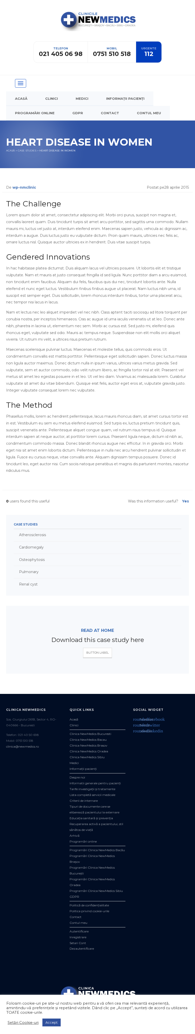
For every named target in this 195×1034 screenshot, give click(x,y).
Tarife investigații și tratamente (92, 789)
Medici (82, 98)
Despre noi (77, 777)
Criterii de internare (84, 801)
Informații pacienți (125, 98)
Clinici (51, 98)
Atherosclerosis (32, 535)
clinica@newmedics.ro (22, 746)
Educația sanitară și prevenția (91, 818)
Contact (110, 113)
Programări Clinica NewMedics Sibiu (96, 891)
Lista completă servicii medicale (92, 795)
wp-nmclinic (24, 187)
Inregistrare (78, 937)
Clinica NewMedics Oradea (89, 751)
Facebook (143, 719)
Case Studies (27, 150)
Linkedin (142, 731)
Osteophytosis (32, 559)
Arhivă (74, 835)
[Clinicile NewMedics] (97, 25)
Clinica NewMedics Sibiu (87, 757)
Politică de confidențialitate (89, 905)
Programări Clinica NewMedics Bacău (97, 850)
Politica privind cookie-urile (89, 911)
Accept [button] (51, 1022)
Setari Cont (78, 943)
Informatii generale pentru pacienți (95, 783)
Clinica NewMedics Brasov (88, 745)
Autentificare (79, 931)
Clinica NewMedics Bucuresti (90, 734)
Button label (97, 652)
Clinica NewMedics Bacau (88, 740)
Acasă (21, 98)
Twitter (141, 725)
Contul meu (149, 113)
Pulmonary (29, 572)
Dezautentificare (82, 948)
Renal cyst (28, 584)
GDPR (77, 113)
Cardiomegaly (31, 547)
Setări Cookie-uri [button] (23, 1022)
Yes (185, 501)
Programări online (35, 113)
